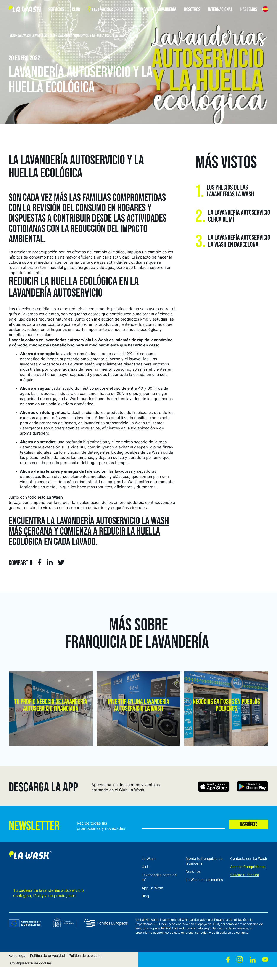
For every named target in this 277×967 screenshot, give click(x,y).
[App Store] (214, 787)
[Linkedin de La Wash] (252, 959)
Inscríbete (248, 824)
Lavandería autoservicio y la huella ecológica (88, 36)
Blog (53, 36)
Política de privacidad (47, 955)
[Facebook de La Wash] (228, 959)
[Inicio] (26, 10)
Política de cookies (84, 955)
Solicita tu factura (244, 875)
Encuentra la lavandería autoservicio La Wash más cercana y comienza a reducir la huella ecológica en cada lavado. (89, 531)
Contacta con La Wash (248, 858)
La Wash (55, 497)
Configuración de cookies (31, 963)
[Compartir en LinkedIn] (50, 563)
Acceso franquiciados (248, 867)
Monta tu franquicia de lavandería (204, 860)
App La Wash (152, 888)
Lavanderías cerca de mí (159, 877)
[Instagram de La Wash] (239, 959)
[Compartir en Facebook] (39, 563)
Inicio (12, 36)
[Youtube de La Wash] (265, 959)
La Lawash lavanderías (32, 36)
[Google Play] (252, 787)
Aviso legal (17, 955)
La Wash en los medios (204, 880)
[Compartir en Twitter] (61, 563)
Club (145, 867)
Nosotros (193, 871)
